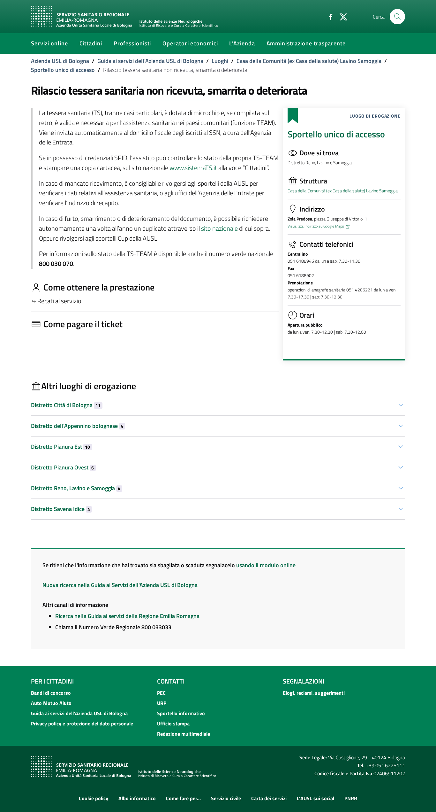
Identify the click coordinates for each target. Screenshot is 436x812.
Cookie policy (93, 798)
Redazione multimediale (183, 734)
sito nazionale (219, 228)
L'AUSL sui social (315, 798)
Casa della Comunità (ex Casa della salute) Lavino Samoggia (309, 61)
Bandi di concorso (51, 693)
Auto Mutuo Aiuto (51, 703)
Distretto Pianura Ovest (62, 467)
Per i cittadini (52, 681)
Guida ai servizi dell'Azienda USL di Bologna (150, 61)
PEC (161, 693)
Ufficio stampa (173, 723)
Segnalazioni (303, 681)
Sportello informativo (181, 713)
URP (161, 703)
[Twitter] (341, 16)
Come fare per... (183, 798)
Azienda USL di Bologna (60, 61)
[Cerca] (397, 16)
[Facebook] (328, 16)
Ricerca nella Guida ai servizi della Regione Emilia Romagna (127, 616)
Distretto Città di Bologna (66, 405)
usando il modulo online (266, 565)
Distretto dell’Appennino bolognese (77, 425)
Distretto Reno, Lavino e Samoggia (75, 488)
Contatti (170, 681)
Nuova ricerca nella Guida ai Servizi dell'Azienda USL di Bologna (120, 585)
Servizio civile (226, 798)
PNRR (350, 798)
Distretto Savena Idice (60, 509)
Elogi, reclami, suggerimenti (314, 693)
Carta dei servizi (269, 798)
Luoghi (220, 61)
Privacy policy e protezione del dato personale (82, 723)
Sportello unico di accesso (63, 70)
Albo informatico (137, 798)
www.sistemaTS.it (193, 168)
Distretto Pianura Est (60, 446)
